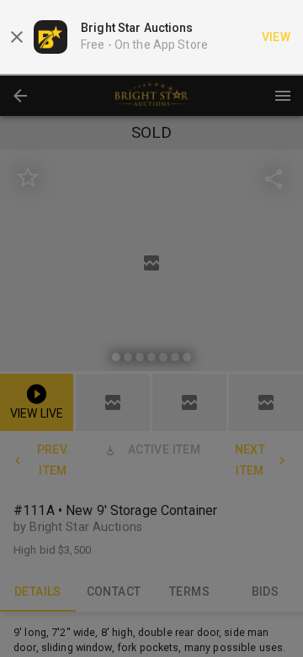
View (276, 37)
